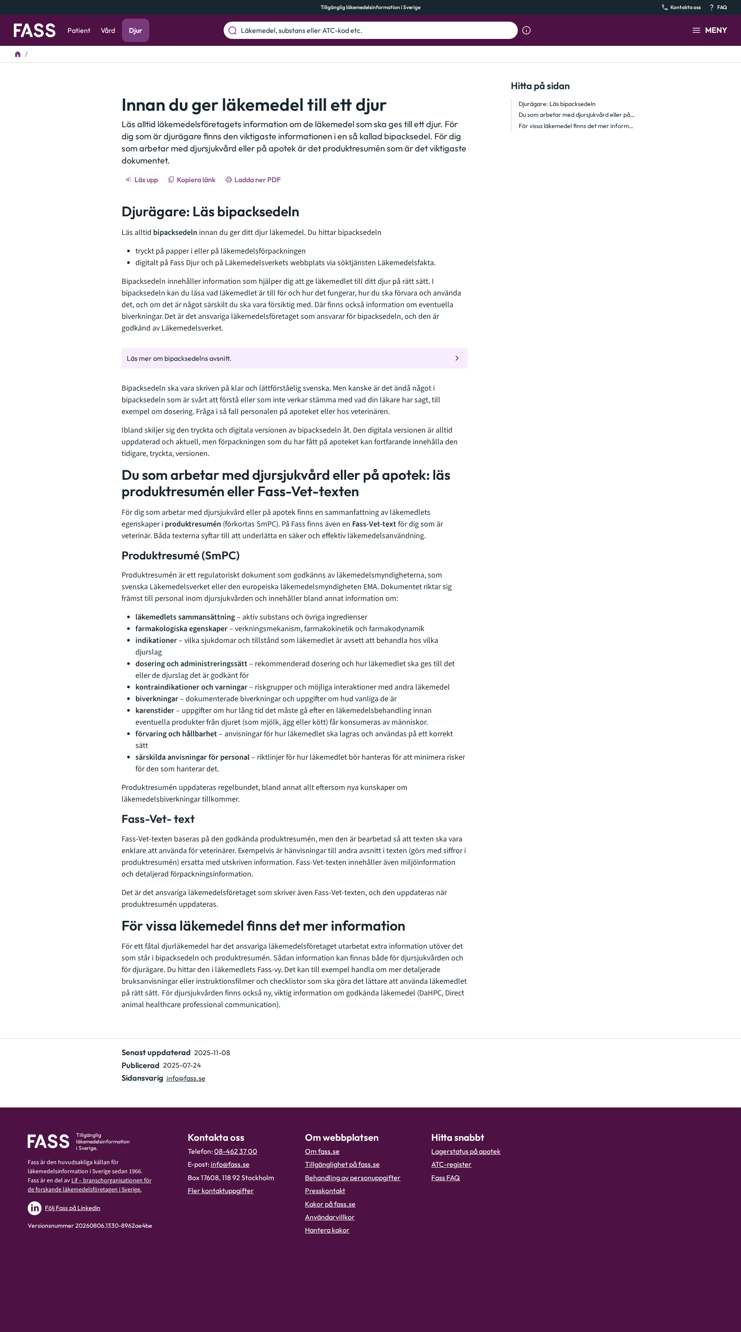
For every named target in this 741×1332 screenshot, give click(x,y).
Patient (78, 30)
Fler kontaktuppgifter (221, 1190)
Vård (108, 30)
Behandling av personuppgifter (353, 1177)
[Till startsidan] (18, 54)
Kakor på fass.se (330, 1204)
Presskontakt (325, 1190)
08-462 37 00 (235, 1151)
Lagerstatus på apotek (465, 1151)
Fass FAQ (445, 1177)
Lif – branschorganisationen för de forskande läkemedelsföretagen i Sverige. (89, 1185)
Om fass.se (322, 1151)
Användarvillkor (330, 1217)
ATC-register (451, 1164)
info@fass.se (186, 1078)
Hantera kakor (327, 1230)
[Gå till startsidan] (34, 30)
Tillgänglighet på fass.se (342, 1164)
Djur (135, 30)
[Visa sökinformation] (526, 30)
